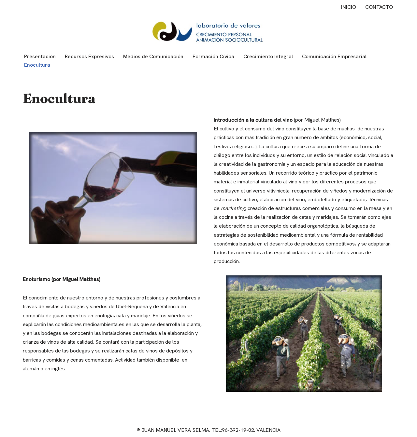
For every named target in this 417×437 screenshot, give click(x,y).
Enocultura (37, 64)
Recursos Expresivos (89, 56)
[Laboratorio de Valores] (208, 32)
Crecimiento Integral (268, 56)
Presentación (40, 56)
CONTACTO (379, 7)
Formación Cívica (213, 56)
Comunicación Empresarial (334, 56)
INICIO (348, 7)
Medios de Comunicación (153, 56)
